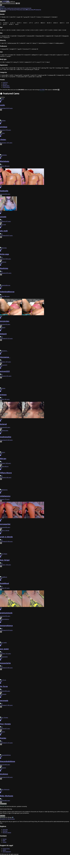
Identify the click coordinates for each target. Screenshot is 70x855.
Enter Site (3, 815)
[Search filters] (17, 3)
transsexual (24, 8)
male (5, 8)
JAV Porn (5, 84)
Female (4, 839)
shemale (29, 8)
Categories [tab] (3, 11)
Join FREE (2, 6)
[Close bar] (58, 90)
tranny (18, 8)
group (12, 8)
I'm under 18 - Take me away (7, 819)
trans (15, 8)
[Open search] (1, 5)
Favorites (5, 831)
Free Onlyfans (6, 87)
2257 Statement (7, 851)
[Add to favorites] (1, 110)
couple (8, 8)
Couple (4, 842)
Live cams (5, 829)
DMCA (4, 850)
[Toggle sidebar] (1, 1)
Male (4, 840)
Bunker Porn (6, 85)
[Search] (19, 3)
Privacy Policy (6, 848)
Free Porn (5, 82)
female (2, 8)
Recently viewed (7, 832)
